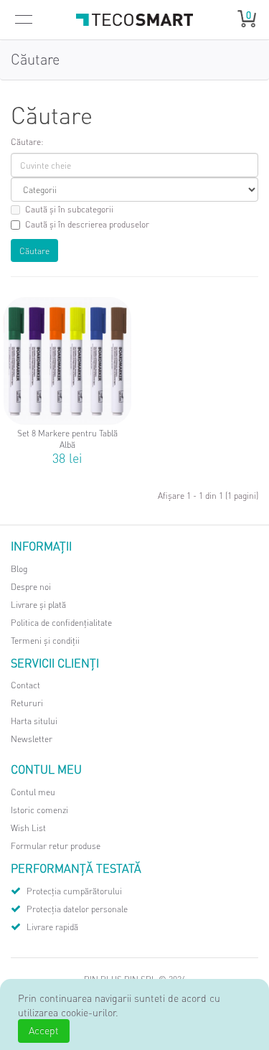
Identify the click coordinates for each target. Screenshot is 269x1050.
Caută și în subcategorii (69, 209)
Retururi (27, 703)
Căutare (35, 59)
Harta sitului (34, 721)
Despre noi (31, 586)
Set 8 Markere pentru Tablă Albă (67, 439)
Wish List (28, 827)
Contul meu (33, 792)
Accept (44, 1029)
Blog (19, 568)
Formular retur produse (55, 845)
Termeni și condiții (45, 640)
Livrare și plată (38, 604)
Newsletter (31, 738)
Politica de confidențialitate (61, 622)
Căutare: (27, 141)
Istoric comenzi (39, 810)
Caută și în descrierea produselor (87, 224)
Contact (25, 685)
